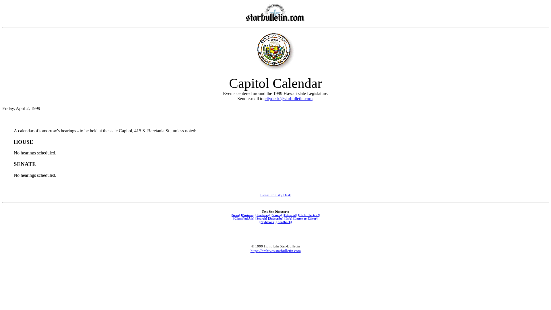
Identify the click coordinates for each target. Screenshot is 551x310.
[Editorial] (290, 215)
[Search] (261, 218)
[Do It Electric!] (309, 215)
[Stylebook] (267, 222)
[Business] (248, 215)
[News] (235, 215)
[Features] (262, 215)
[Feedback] (284, 222)
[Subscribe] (276, 218)
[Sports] (276, 215)
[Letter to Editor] (305, 218)
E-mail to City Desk (275, 195)
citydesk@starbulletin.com (289, 98)
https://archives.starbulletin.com (276, 251)
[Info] (288, 218)
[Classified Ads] (244, 218)
